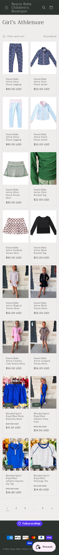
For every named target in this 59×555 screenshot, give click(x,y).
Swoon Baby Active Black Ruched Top (40, 250)
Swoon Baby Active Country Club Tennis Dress (15, 361)
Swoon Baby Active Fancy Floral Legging (13, 137)
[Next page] (51, 508)
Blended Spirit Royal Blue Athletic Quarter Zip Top (15, 479)
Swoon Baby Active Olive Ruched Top (40, 192)
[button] (6, 7)
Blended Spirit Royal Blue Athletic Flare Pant (41, 417)
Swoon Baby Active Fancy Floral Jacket (41, 137)
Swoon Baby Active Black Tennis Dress (40, 306)
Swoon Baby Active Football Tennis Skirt (14, 250)
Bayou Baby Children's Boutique (24, 549)
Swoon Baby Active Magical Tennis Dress (14, 306)
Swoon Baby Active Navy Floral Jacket (41, 82)
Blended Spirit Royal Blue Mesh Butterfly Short (15, 416)
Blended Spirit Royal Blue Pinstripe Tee (41, 478)
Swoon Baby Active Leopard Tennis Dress (42, 361)
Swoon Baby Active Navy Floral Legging (13, 82)
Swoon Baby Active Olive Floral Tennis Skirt (13, 193)
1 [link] (7, 508)
